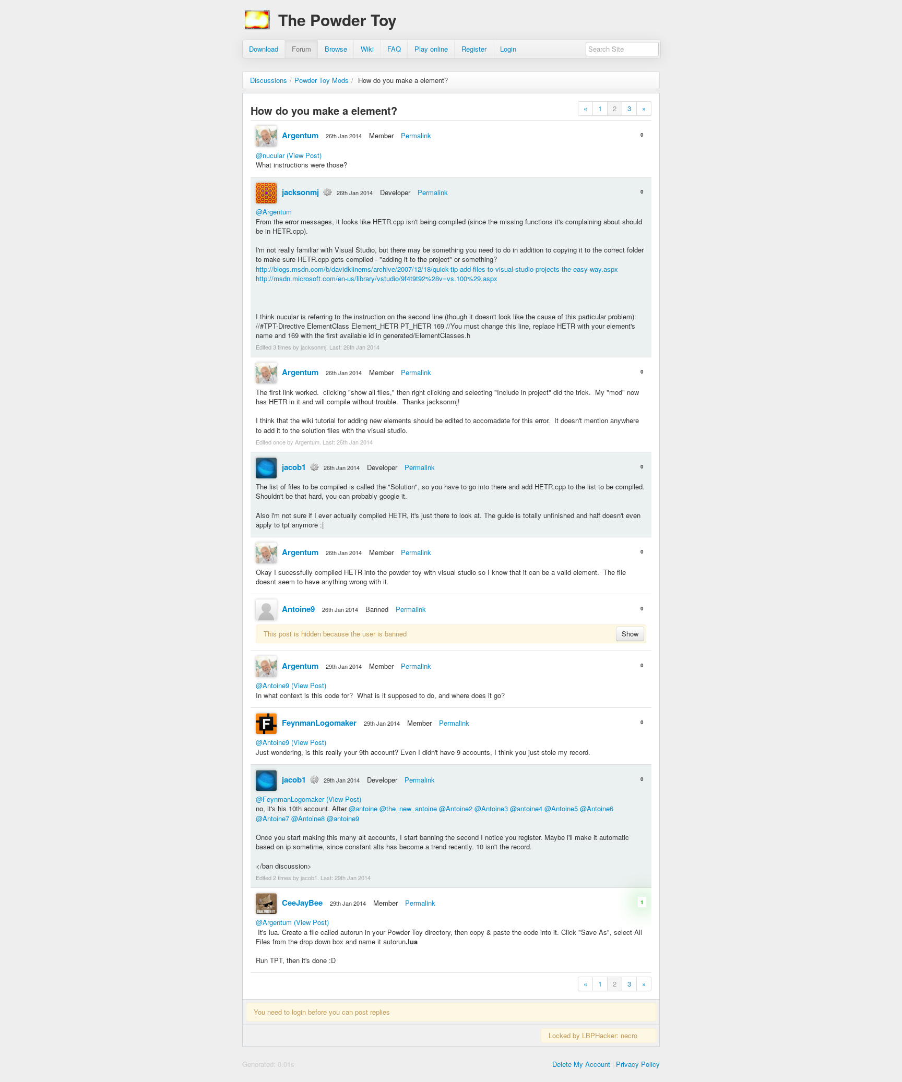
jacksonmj (300, 192)
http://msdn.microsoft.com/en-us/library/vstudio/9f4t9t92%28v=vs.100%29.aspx (376, 278)
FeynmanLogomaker (319, 722)
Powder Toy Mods (321, 80)
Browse (336, 49)
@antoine (363, 808)
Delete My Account (581, 1064)
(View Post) (304, 155)
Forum (301, 49)
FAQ (394, 49)
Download (263, 49)
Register (473, 49)
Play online (431, 49)
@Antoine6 (596, 808)
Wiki (367, 49)
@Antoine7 (272, 818)
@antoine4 (526, 808)
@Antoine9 (272, 685)
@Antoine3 (491, 808)
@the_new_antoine (408, 808)
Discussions (268, 80)
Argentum (300, 135)
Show (630, 634)
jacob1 (294, 467)
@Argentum (274, 212)
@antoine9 (343, 818)
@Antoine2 (455, 808)
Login (508, 49)
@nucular (270, 155)
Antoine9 (298, 609)
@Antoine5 (561, 808)
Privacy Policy (638, 1064)
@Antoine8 (308, 818)
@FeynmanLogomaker (290, 799)
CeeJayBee (302, 902)
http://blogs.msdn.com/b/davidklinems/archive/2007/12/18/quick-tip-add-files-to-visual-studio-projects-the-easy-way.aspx (437, 269)
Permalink (416, 135)
